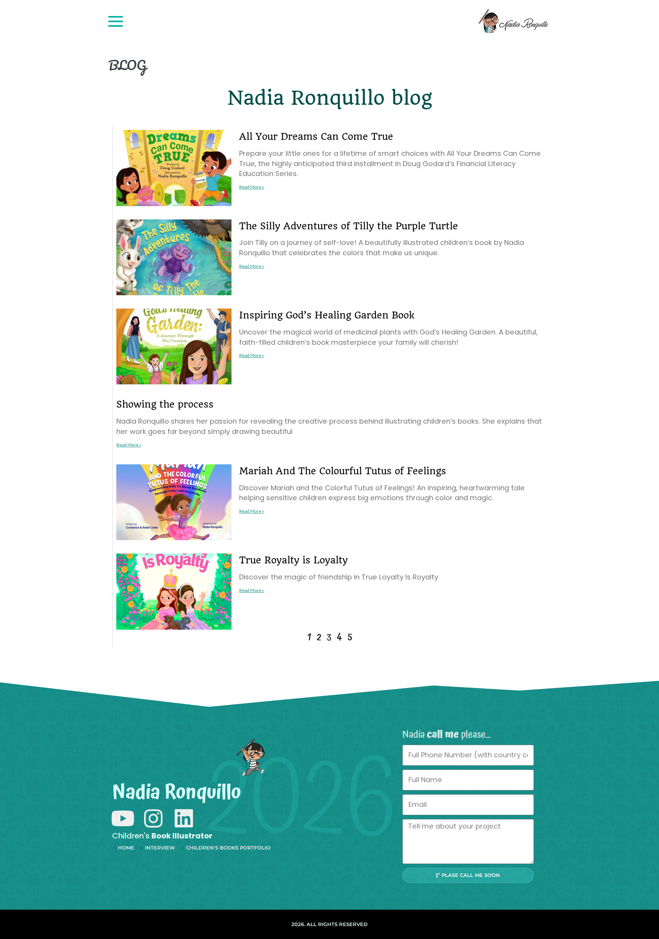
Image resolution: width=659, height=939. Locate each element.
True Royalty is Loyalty (293, 560)
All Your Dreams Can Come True (316, 136)
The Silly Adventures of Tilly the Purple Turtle (348, 226)
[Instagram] (153, 818)
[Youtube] (122, 818)
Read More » (251, 187)
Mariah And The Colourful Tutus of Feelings (342, 471)
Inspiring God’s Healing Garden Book (327, 315)
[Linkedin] (183, 818)
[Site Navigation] (115, 21)
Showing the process (165, 404)
